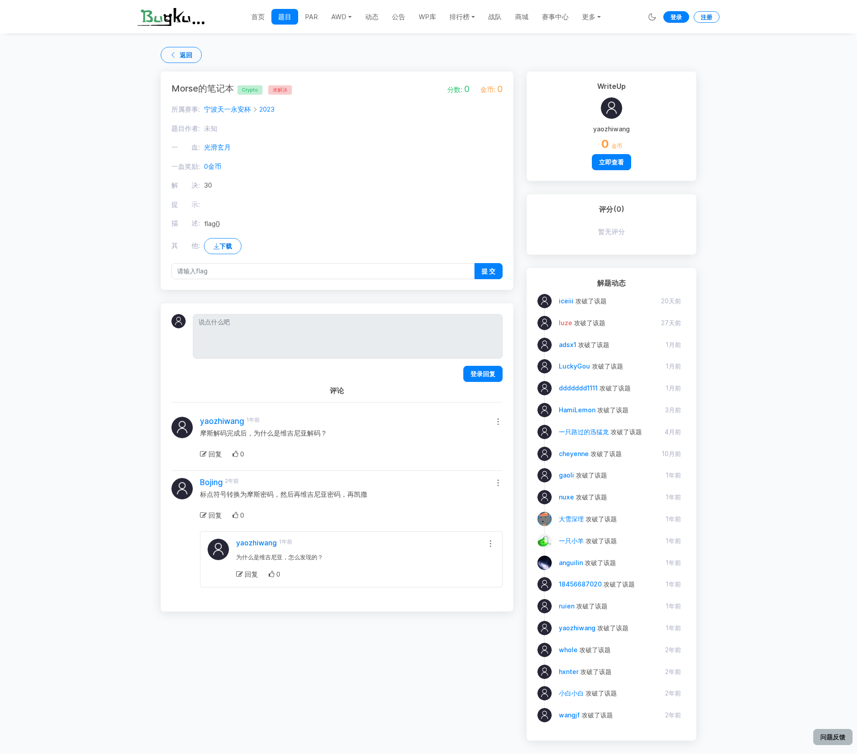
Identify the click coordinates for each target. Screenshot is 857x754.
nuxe (566, 497)
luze (565, 323)
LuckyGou (574, 366)
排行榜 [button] (459, 17)
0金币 (212, 166)
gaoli (566, 475)
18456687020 (580, 584)
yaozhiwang (222, 421)
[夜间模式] (652, 16)
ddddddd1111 (578, 388)
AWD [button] (338, 17)
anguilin (571, 562)
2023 (267, 109)
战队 (495, 17)
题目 (284, 17)
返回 (186, 55)
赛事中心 (555, 17)
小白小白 (571, 693)
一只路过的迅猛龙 (584, 432)
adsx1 (567, 344)
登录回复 (482, 373)
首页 (258, 17)
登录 (676, 17)
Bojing (211, 482)
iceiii (566, 301)
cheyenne (574, 453)
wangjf (569, 715)
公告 (398, 17)
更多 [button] (588, 17)
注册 (706, 17)
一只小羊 (571, 541)
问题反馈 (832, 737)
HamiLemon (577, 410)
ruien (566, 606)
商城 (521, 17)
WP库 (427, 17)
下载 (226, 246)
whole (568, 649)
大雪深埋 (571, 519)
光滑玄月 (217, 147)
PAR (311, 17)
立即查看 (611, 162)
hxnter (568, 671)
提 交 (488, 271)
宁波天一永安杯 (227, 109)
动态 (372, 17)
